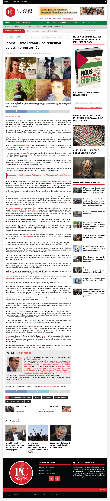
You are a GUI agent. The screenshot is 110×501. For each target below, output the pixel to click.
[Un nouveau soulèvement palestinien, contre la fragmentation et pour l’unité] (38, 433)
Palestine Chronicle (33, 359)
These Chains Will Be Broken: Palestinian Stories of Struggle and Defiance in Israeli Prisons (47, 368)
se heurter (29, 236)
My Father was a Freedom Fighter (54, 370)
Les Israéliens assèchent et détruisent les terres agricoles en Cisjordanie (94, 270)
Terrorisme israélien (15, 401)
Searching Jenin (23, 145)
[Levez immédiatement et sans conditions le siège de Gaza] (60, 433)
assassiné (9, 279)
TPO (28, 401)
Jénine (37, 397)
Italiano (24, 1)
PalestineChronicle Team (60, 495)
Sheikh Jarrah (10, 212)
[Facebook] (101, 2)
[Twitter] (105, 2)
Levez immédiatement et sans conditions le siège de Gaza (60, 445)
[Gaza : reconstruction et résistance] (77, 214)
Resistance (47, 397)
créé (43, 336)
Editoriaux (27, 23)
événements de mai (16, 208)
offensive (34, 212)
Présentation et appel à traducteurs (50, 26)
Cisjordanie (64, 23)
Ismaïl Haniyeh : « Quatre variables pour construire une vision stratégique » (14, 446)
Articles (17, 23)
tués (35, 326)
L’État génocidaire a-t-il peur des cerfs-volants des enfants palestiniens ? (94, 248)
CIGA (14, 379)
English (16, 1)
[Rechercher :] (96, 30)
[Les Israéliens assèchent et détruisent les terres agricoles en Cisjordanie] (77, 270)
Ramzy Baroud (14, 117)
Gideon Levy (45, 181)
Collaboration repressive (21, 397)
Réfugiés (75, 23)
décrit (65, 181)
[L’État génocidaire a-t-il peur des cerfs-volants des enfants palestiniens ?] (77, 248)
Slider (48, 53)
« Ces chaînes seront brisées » (14, 26)
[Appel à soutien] (72, 14)
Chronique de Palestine (50, 387)
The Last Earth (47, 372)
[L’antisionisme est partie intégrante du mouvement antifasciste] (77, 259)
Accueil (7, 23)
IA (94, 23)
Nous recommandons (39, 53)
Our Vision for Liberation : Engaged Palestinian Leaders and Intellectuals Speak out (47, 363)
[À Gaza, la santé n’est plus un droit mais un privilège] (77, 237)
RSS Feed (103, 489)
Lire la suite (89, 477)
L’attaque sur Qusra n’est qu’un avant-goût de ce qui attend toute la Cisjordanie (94, 190)
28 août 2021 (12, 53)
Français (7, 1)
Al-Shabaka (39, 23)
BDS (48, 23)
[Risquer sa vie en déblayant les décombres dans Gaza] (77, 281)
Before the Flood (26, 375)
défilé (45, 229)
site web (24, 379)
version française (31, 372)
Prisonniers (86, 23)
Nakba (7, 338)
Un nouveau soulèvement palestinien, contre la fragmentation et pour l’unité (38, 447)
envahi (34, 134)
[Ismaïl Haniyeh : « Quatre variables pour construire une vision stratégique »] (15, 433)
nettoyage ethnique (30, 210)
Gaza (55, 23)
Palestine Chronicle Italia (47, 474)
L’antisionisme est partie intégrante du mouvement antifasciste (94, 259)
